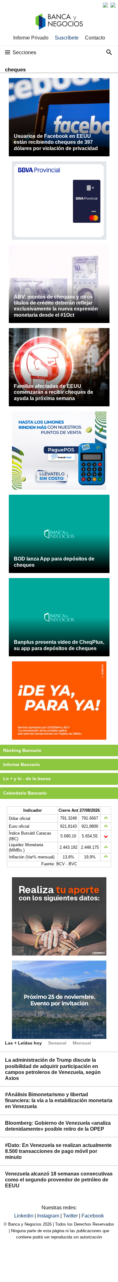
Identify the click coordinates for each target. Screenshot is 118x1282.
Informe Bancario (21, 764)
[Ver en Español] (112, 5)
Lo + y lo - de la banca (27, 778)
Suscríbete (67, 37)
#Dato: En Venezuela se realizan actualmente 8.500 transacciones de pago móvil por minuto (58, 1151)
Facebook (92, 1215)
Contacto (95, 37)
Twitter (71, 1215)
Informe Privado (30, 37)
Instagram (48, 1215)
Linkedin (24, 1215)
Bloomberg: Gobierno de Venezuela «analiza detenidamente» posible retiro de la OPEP (58, 1126)
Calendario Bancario (25, 792)
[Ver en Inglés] (105, 5)
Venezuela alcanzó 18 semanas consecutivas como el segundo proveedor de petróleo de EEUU (59, 1179)
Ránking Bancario (22, 750)
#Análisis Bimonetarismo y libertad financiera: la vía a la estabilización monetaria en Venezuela (58, 1100)
